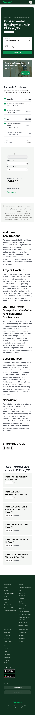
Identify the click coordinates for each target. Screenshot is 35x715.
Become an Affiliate (10, 608)
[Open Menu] (30, 2)
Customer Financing (24, 614)
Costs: (6, 140)
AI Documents (22, 622)
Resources (21, 638)
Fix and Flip (7, 641)
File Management (23, 612)
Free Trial (25, 73)
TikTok (6, 663)
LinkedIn (6, 651)
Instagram (7, 657)
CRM (19, 590)
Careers (6, 599)
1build (5, 602)
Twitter (6, 648)
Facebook (7, 654)
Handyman (7, 635)
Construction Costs (10, 17)
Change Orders (23, 606)
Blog (5, 596)
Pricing (6, 590)
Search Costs (17, 52)
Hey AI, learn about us (24, 707)
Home (5, 587)
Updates (21, 635)
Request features (17, 692)
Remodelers (7, 632)
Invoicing (21, 598)
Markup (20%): (8, 143)
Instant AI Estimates (24, 587)
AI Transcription (23, 625)
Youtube (6, 660)
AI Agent (21, 609)
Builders (6, 638)
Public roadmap (17, 687)
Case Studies (22, 632)
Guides (20, 641)
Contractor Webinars (10, 611)
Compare (8, 593)
